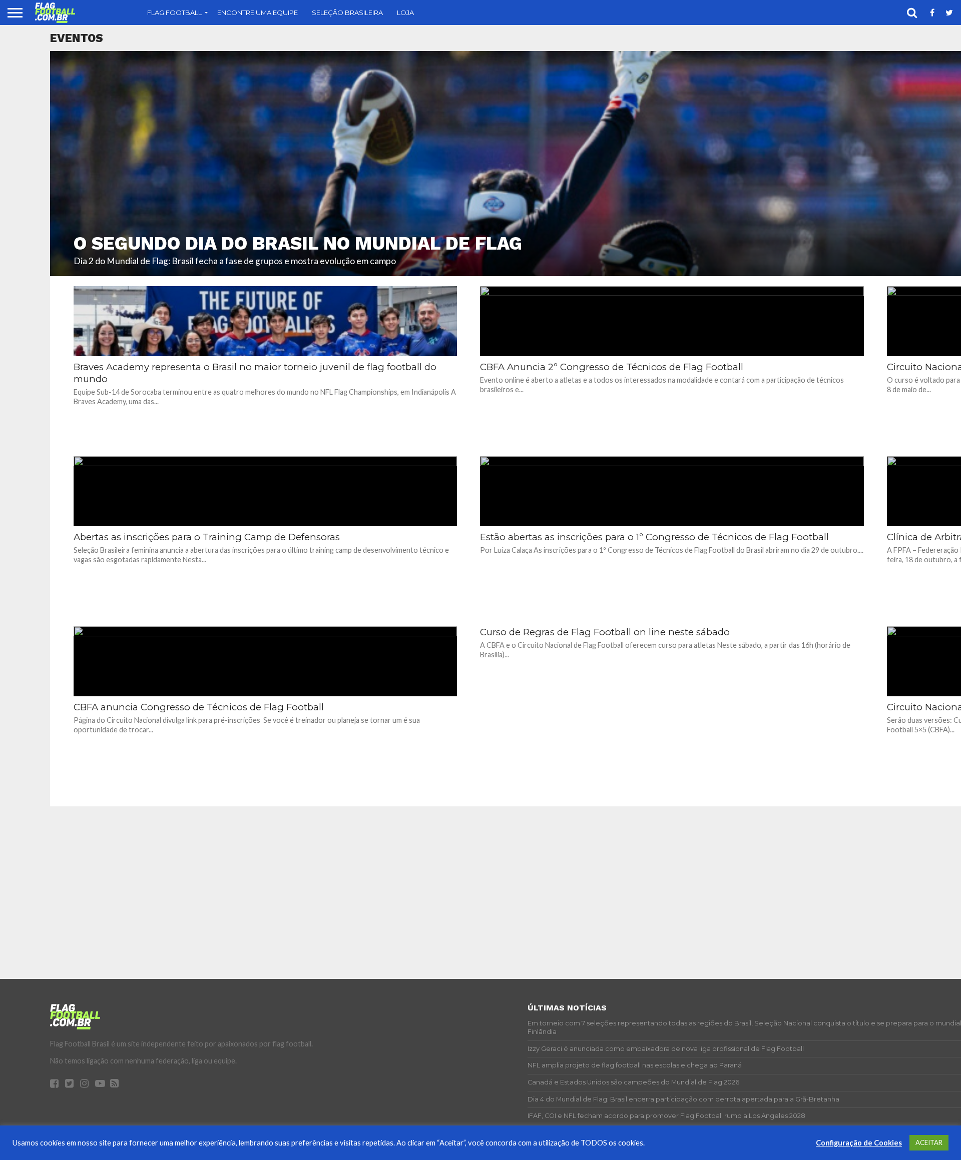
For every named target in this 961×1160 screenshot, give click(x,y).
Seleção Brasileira (347, 13)
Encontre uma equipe (257, 13)
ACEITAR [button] (928, 1142)
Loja (405, 13)
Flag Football (174, 13)
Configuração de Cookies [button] (859, 1142)
